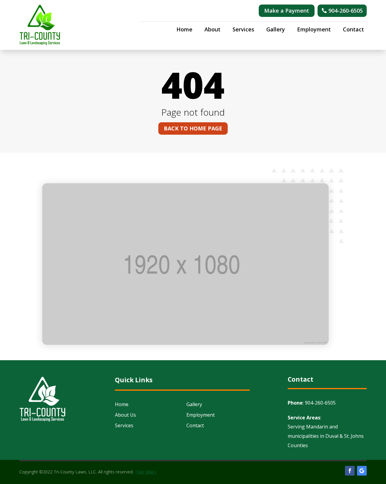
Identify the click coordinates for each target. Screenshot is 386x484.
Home (184, 30)
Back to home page (193, 128)
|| (146, 472)
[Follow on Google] (362, 471)
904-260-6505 (345, 10)
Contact (353, 30)
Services (243, 30)
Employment (314, 30)
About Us (125, 415)
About (212, 30)
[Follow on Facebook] (350, 471)
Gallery (275, 30)
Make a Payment (286, 10)
